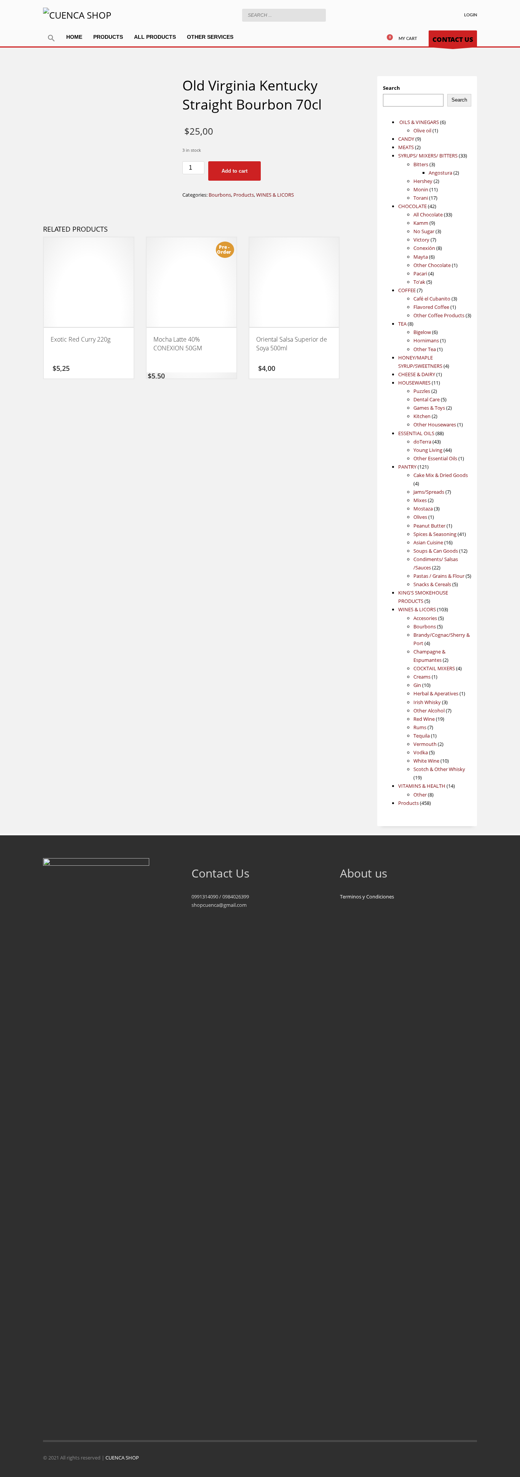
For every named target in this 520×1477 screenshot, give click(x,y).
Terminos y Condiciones (367, 896)
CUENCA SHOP (122, 1457)
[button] (51, 38)
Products (243, 194)
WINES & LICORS (275, 194)
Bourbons (220, 194)
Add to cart (234, 171)
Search (391, 87)
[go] (318, 14)
